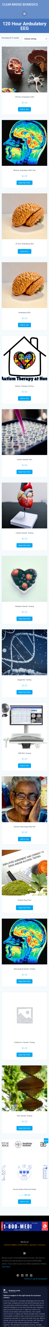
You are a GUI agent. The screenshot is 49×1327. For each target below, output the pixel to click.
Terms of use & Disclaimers (35, 1279)
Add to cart (24, 109)
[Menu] (24, 13)
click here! (6, 1266)
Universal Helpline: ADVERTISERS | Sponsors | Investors (24, 1245)
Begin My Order (24, 183)
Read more (25, 251)
